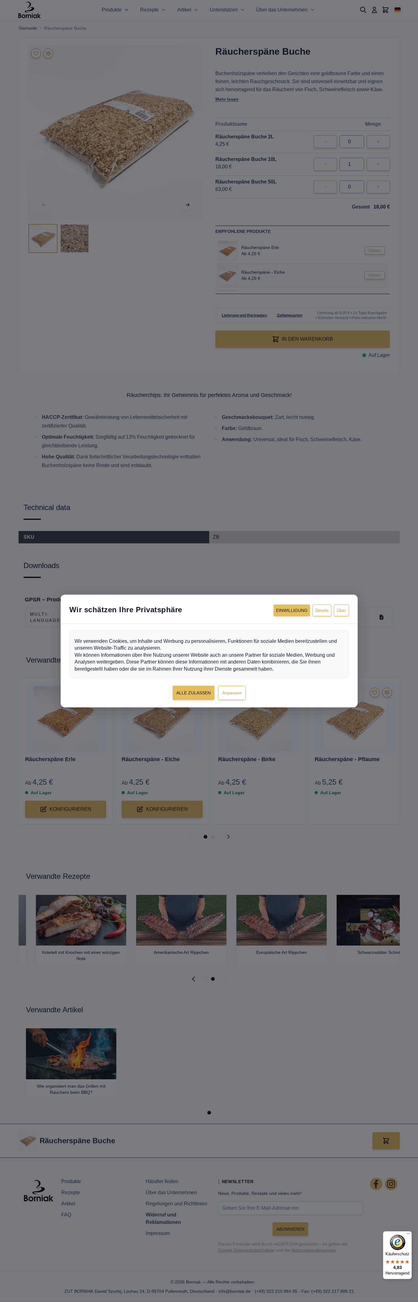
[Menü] (408, 1235)
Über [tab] (341, 610)
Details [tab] (322, 610)
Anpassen (232, 692)
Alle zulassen (193, 692)
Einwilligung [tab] (292, 610)
